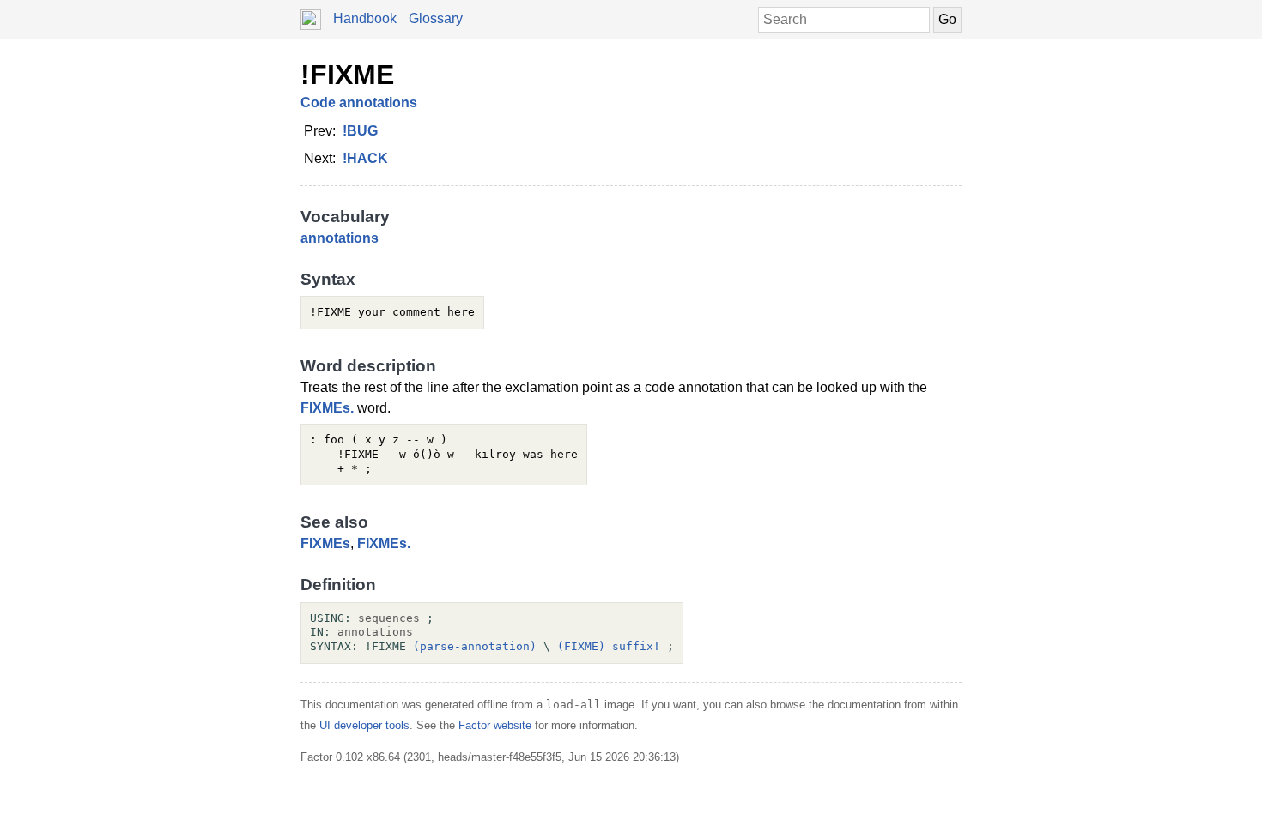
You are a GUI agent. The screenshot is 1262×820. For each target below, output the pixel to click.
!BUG (360, 131)
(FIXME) (581, 646)
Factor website (494, 725)
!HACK (365, 158)
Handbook (365, 18)
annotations (339, 238)
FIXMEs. (327, 408)
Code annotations (358, 102)
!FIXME (347, 74)
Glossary (436, 18)
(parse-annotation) (475, 646)
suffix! (636, 646)
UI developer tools (364, 725)
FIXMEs (325, 543)
